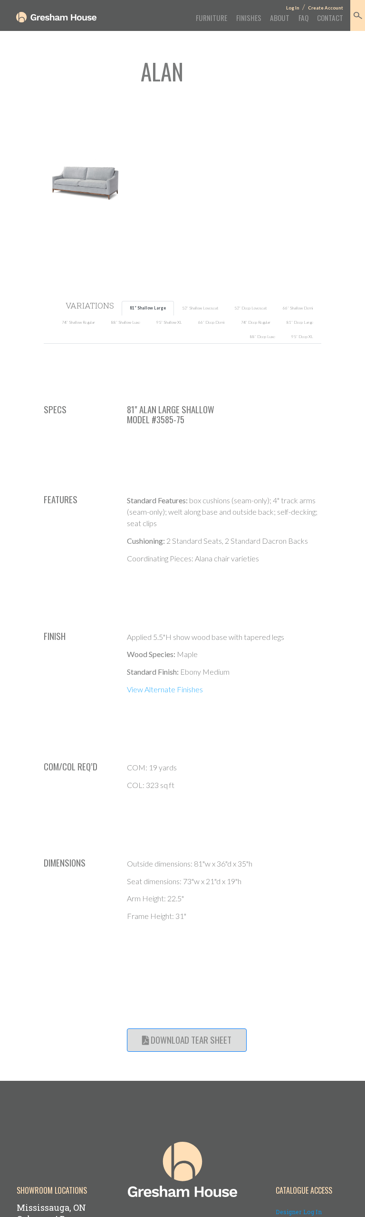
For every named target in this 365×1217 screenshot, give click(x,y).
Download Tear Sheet (190, 1040)
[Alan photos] (85, 182)
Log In (292, 7)
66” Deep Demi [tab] (211, 322)
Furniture (211, 17)
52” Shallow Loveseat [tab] (200, 308)
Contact (330, 17)
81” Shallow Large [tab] (148, 308)
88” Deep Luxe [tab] (262, 336)
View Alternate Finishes (165, 689)
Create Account (325, 7)
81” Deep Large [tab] (300, 322)
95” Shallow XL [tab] (169, 322)
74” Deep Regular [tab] (255, 322)
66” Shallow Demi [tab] (298, 308)
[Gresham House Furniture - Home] (56, 16)
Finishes (248, 17)
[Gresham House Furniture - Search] (357, 15)
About (279, 17)
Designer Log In (299, 1212)
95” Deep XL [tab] (302, 336)
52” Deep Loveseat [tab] (250, 308)
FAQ (303, 17)
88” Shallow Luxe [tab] (125, 322)
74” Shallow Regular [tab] (78, 322)
